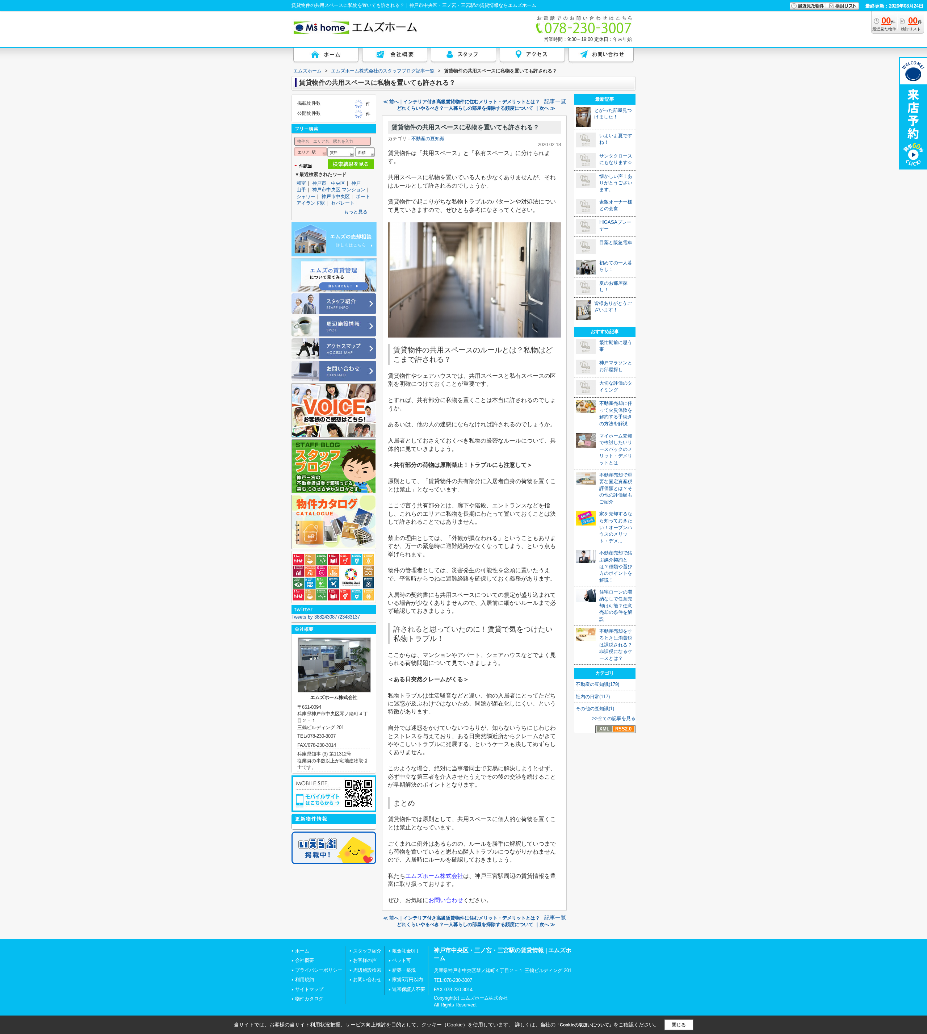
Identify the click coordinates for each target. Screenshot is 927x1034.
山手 (301, 189)
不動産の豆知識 (427, 138)
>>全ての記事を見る (614, 718)
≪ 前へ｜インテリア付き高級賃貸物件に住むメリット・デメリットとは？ (461, 101)
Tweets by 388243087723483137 (325, 617)
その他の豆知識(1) (595, 708)
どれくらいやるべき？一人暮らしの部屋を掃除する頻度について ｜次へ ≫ (476, 108)
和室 (301, 183)
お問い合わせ (445, 900)
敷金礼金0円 (405, 951)
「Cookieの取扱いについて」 (584, 1024)
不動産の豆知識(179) (597, 684)
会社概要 (304, 960)
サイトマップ (309, 989)
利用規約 (304, 979)
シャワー (306, 196)
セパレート (343, 203)
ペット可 (401, 960)
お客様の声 (365, 960)
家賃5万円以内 (407, 979)
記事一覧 (555, 101)
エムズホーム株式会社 (434, 876)
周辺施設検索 (367, 970)
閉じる (679, 1024)
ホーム (302, 951)
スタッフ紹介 (367, 951)
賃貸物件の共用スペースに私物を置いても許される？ (465, 127)
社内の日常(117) (593, 696)
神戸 (356, 183)
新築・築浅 (404, 970)
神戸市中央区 (336, 196)
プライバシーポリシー (318, 970)
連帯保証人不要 (408, 989)
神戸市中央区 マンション (338, 189)
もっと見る (356, 211)
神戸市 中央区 (328, 183)
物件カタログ (309, 998)
